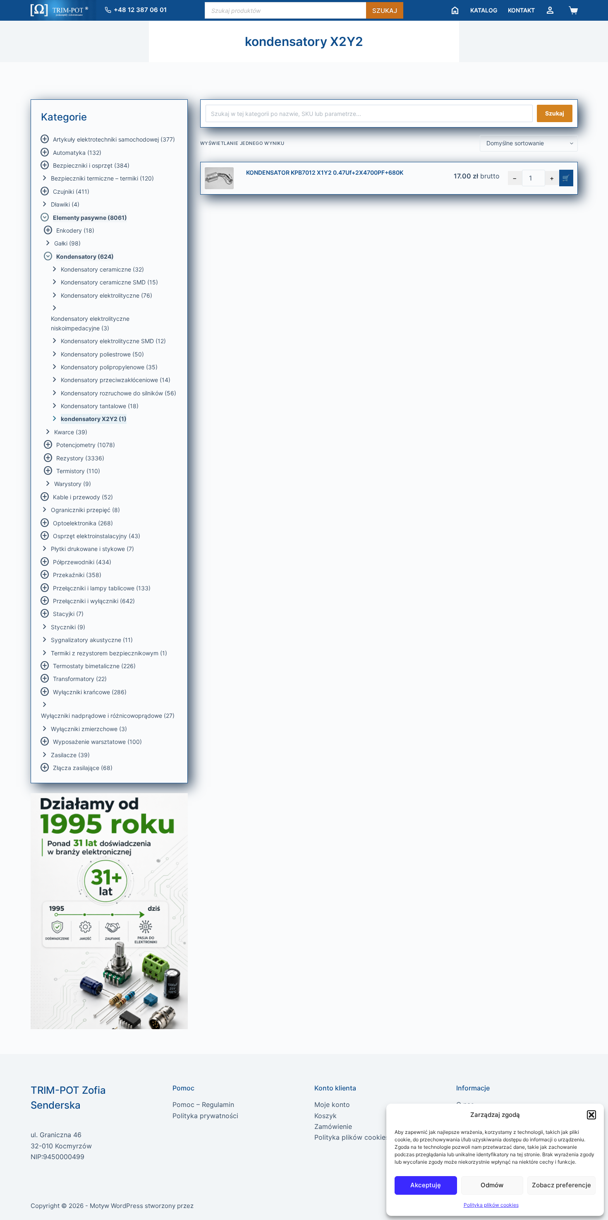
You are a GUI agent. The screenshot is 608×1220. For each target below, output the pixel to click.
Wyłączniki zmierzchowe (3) (89, 728)
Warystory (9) (72, 483)
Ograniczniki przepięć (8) (85, 509)
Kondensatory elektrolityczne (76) (106, 295)
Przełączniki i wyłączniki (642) (94, 600)
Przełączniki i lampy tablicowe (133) (102, 588)
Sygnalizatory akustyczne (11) (92, 639)
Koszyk (325, 1116)
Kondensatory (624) (85, 256)
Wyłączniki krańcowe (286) (90, 691)
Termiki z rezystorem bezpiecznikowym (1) (109, 653)
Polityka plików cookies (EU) (359, 1137)
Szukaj (384, 10)
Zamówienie (333, 1126)
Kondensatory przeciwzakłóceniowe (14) (115, 379)
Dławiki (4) (65, 204)
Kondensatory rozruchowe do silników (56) (118, 393)
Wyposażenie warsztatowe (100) (97, 741)
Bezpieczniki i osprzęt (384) (91, 165)
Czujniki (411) (71, 191)
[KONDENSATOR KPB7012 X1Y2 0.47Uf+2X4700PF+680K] (219, 178)
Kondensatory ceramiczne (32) (102, 269)
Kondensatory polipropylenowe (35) (109, 367)
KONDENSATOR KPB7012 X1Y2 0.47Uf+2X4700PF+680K (324, 172)
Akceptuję (425, 1185)
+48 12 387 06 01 (140, 10)
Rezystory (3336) (80, 458)
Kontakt (521, 10)
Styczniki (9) (68, 626)
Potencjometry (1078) (85, 444)
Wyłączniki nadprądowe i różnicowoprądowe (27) (108, 715)
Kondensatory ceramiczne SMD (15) (109, 282)
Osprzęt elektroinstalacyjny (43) (96, 535)
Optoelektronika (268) (83, 523)
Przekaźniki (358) (77, 574)
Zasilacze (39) (70, 754)
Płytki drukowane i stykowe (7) (92, 548)
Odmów (492, 1185)
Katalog (484, 10)
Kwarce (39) (70, 432)
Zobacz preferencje (561, 1185)
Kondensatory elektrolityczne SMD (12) (113, 340)
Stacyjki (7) (68, 613)
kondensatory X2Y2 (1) (94, 418)
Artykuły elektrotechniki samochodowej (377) (114, 139)
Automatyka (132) (77, 152)
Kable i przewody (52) (83, 497)
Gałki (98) (67, 243)
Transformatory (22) (80, 678)
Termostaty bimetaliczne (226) (94, 665)
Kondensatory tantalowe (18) (100, 405)
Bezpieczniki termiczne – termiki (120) (102, 178)
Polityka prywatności (205, 1116)
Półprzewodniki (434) (82, 561)
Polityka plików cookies (491, 1205)
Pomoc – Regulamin (203, 1104)
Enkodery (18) (75, 230)
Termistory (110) (78, 470)
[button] (591, 1115)
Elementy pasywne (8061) (90, 217)
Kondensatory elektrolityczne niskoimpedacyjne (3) (90, 323)
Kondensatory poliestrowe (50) (102, 354)
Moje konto (332, 1104)
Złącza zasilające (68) (83, 767)
